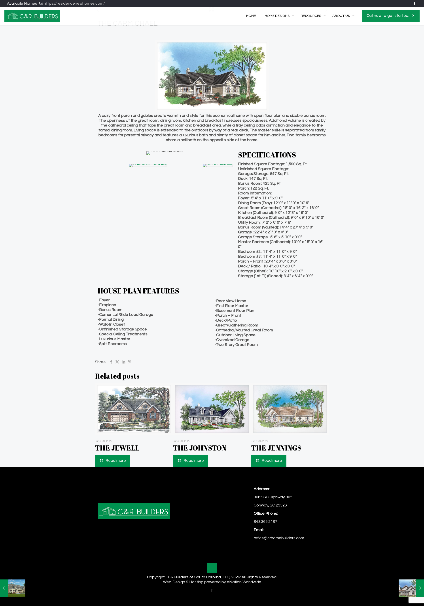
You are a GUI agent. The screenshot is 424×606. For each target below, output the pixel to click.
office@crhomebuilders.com (279, 538)
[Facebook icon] (414, 4)
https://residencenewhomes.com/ (74, 3)
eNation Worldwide (244, 582)
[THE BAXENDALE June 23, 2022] (12, 588)
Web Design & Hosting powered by (195, 582)
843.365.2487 (265, 522)
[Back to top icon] (212, 568)
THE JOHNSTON (199, 448)
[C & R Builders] (32, 16)
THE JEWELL (117, 448)
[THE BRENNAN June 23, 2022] (411, 588)
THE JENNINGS (276, 448)
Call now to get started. (388, 15)
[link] (148, 165)
